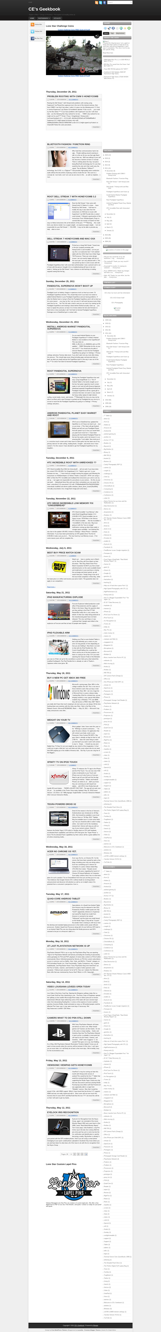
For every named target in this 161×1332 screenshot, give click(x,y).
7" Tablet (107, 415)
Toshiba (106, 816)
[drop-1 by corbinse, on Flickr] (106, 41)
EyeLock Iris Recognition (63, 1112)
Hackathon (107, 579)
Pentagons (107, 694)
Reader (106, 731)
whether (106, 850)
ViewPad (107, 838)
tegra (105, 798)
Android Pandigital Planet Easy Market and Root (71, 414)
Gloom (106, 570)
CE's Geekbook (44, 9)
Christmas (107, 480)
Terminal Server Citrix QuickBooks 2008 (116, 801)
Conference (107, 495)
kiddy (105, 627)
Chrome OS (107, 483)
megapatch (107, 642)
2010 (106, 235)
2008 (106, 241)
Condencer (107, 492)
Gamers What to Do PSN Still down (69, 1018)
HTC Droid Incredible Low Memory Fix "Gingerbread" (70, 504)
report (106, 734)
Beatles (106, 443)
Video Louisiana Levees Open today (68, 987)
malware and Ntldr (109, 639)
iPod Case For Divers (111, 614)
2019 (106, 158)
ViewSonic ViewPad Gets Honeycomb (69, 1065)
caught (106, 470)
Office (106, 679)
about (105, 418)
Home (30, 2)
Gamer (106, 564)
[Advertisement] (37, 76)
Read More (96, 127)
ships (105, 755)
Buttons (106, 461)
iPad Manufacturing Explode (65, 597)
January (109, 230)
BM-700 (106, 455)
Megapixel (107, 645)
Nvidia (106, 666)
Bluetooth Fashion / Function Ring (68, 144)
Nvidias (106, 669)
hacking (106, 582)
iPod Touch (107, 618)
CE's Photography (117, 302)
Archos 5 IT (107, 440)
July (108, 217)
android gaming (109, 434)
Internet (106, 608)
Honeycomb (107, 595)
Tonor (105, 813)
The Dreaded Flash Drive (112, 807)
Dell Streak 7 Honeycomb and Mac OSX (71, 239)
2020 (106, 155)
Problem (106, 709)
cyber (105, 498)
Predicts (106, 706)
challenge (107, 473)
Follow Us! (38, 31)
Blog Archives (120, 33)
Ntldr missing (108, 663)
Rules (106, 746)
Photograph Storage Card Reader (114, 700)
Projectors (107, 715)
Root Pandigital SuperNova (64, 371)
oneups (106, 685)
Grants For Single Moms (109, 1330)
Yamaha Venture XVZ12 (111, 859)
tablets (106, 792)
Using (106, 825)
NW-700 (106, 673)
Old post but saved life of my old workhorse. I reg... (114, 257)
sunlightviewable (109, 779)
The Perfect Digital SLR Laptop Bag (115, 810)
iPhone (106, 611)
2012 (106, 165)
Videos (106, 33)
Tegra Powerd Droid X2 (61, 804)
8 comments (72, 199)
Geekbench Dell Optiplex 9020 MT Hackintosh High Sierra (115, 73)
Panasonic (107, 691)
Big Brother (107, 449)
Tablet (106, 789)
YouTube (107, 862)
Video (106, 834)
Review (106, 737)
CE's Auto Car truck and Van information (117, 293)
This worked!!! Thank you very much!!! (116, 261)
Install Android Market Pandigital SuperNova (68, 328)
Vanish (106, 828)
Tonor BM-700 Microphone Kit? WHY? (116, 69)
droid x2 (106, 529)
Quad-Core (107, 728)
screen (106, 752)
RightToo (107, 740)
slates (106, 761)
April (108, 224)
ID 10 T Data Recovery (111, 602)
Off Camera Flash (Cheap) (112, 676)
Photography (44, 18)
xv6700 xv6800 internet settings (114, 856)
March (109, 227)
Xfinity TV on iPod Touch (62, 762)
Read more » (51, 587)
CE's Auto (57, 18)
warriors (106, 844)
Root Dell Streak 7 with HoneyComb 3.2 (71, 196)
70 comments (72, 332)
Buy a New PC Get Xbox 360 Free (66, 678)
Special (106, 767)
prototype (107, 718)
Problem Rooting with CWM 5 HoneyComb (72, 96)
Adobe (106, 425)
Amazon (106, 428)
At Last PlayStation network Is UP (68, 946)
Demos (106, 509)
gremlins (106, 576)
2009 (106, 238)
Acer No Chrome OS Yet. (62, 851)
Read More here (108, 53)
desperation (107, 512)
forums (106, 556)
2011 (106, 168)
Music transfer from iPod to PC (114, 657)
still (105, 770)
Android (106, 431)
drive (105, 523)
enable (106, 541)
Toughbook (107, 819)
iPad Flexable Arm (58, 633)
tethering (106, 804)
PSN (105, 724)
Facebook (107, 547)
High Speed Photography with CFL (115, 588)
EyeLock (107, 544)
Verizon (106, 831)
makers (106, 636)
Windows (107, 853)
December (110, 171)
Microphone (107, 648)
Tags (112, 33)
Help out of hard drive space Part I (115, 585)
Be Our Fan (38, 38)
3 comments (73, 241)
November (110, 214)
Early (105, 532)
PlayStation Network (110, 703)
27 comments (73, 418)
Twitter (106, 822)
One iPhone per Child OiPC (112, 682)
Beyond (106, 446)
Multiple (106, 654)
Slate (105, 758)
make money (108, 633)
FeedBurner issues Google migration (115, 550)
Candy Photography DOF (112, 464)
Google (106, 573)
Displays (106, 515)
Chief (105, 477)
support (106, 783)
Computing (107, 489)
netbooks (107, 660)
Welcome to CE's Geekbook (113, 847)
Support (106, 786)
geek (105, 567)
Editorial (106, 535)
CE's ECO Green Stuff (117, 298)
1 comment (72, 555)
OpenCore (107, 688)
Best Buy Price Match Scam (64, 553)
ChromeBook (108, 486)
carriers (106, 467)
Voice (105, 841)
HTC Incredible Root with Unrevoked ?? (71, 462)
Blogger (95, 1325)
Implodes (107, 605)
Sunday (106, 776)
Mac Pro (106, 630)
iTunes (106, 624)
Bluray (106, 452)
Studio (106, 773)
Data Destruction (109, 506)
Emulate (106, 538)
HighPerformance (109, 591)
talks (105, 795)
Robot (106, 743)
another (106, 437)
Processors (107, 712)
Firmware (107, 553)
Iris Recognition (109, 621)
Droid (105, 526)
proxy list (107, 721)
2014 (106, 161)
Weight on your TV (58, 720)
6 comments (72, 289)
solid (105, 764)
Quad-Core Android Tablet (63, 899)
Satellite (106, 749)
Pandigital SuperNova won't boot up (70, 286)
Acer (105, 422)
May (108, 221)
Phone (106, 697)
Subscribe (38, 24)
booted (106, 458)
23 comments (72, 374)
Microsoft (107, 651)
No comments (73, 99)
